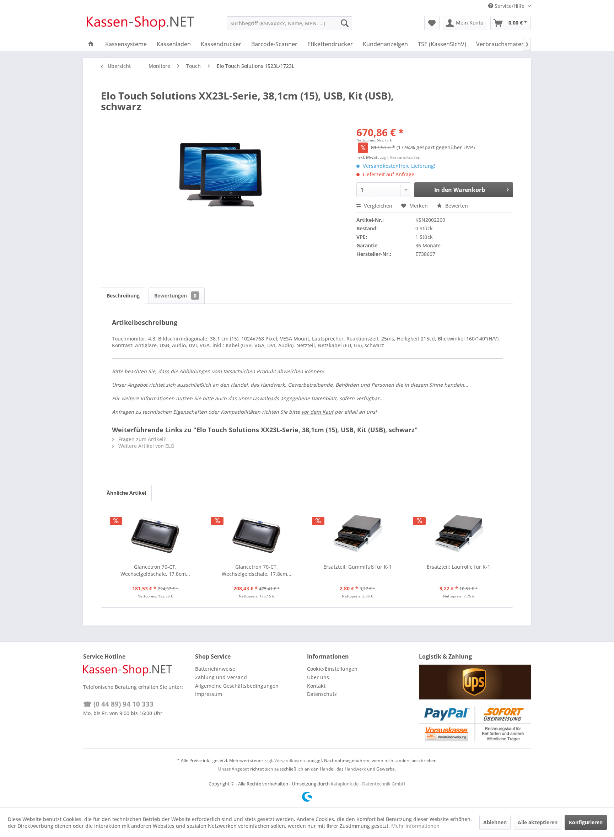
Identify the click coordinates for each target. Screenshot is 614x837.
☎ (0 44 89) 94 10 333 (118, 704)
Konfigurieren (586, 822)
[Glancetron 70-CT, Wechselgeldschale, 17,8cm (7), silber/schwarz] (155, 535)
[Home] (91, 44)
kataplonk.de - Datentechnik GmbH (368, 783)
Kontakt (316, 685)
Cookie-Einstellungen (332, 668)
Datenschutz (322, 694)
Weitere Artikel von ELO (145, 445)
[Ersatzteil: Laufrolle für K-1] (459, 535)
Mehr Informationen (415, 825)
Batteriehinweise (215, 668)
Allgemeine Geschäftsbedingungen (237, 685)
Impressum (208, 694)
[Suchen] (344, 23)
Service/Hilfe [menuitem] (509, 5)
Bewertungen (175, 295)
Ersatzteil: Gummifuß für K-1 (357, 566)
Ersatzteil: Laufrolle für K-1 (458, 566)
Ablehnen (495, 822)
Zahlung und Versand (221, 677)
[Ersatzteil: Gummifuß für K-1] (357, 535)
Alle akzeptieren (538, 822)
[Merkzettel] (432, 23)
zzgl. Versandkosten (400, 157)
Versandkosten (289, 760)
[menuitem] (289, 23)
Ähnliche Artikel (126, 492)
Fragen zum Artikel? (141, 439)
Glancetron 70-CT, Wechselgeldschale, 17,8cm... (155, 570)
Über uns (318, 677)
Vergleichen (377, 205)
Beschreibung (123, 295)
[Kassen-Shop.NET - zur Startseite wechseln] (140, 25)
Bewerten (456, 205)
